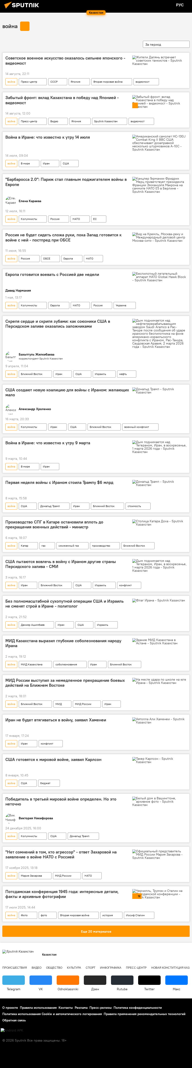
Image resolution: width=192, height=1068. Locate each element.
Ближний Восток (31, 374)
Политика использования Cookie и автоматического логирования (52, 1014)
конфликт (125, 585)
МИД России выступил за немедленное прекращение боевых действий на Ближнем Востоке (65, 683)
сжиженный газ (69, 545)
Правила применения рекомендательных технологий (144, 1014)
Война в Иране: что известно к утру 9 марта (47, 442)
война (10, 26)
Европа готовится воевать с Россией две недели (52, 274)
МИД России (83, 704)
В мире (25, 163)
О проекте (10, 1007)
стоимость (134, 506)
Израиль (100, 374)
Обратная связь (14, 1020)
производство (101, 545)
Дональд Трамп (50, 506)
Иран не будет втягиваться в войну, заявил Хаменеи (55, 720)
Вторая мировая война (107, 81)
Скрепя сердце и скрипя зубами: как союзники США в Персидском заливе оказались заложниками (57, 324)
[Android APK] (12, 1030)
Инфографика (110, 967)
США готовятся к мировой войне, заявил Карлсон (53, 759)
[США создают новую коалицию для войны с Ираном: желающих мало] (159, 390)
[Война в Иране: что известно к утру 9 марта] (159, 446)
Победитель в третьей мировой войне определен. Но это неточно (60, 802)
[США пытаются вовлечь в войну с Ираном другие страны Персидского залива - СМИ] (159, 565)
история (107, 915)
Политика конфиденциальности (138, 1007)
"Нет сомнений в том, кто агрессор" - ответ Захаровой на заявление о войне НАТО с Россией (61, 854)
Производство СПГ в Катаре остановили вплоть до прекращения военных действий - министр (54, 524)
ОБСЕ (46, 258)
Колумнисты (29, 219)
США (66, 163)
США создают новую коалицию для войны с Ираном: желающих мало (67, 392)
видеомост (142, 81)
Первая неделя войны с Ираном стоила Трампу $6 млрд (59, 482)
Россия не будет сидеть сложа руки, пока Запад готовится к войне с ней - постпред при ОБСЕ (63, 237)
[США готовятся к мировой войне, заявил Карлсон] (159, 760)
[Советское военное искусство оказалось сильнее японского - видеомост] (159, 60)
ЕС (95, 219)
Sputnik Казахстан (106, 121)
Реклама (81, 1007)
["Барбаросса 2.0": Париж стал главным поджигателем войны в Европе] (159, 185)
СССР (54, 81)
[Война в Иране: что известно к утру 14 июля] (159, 143)
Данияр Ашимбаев (32, 625)
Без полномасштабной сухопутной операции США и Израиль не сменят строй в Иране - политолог (64, 604)
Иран (46, 163)
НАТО (76, 219)
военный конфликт (136, 427)
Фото (24, 915)
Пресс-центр (29, 81)
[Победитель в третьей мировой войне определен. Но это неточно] (159, 801)
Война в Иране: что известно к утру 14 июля (47, 137)
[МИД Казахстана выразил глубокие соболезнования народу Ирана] (159, 641)
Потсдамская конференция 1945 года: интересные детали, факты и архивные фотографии (62, 894)
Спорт (90, 967)
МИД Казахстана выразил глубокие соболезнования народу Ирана (63, 643)
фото (44, 915)
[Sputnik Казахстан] (23, 9)
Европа (68, 258)
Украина (121, 305)
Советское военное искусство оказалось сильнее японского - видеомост (65, 61)
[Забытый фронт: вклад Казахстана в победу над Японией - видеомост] (159, 101)
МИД (58, 704)
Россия (54, 219)
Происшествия (14, 967)
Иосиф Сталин (135, 915)
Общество (54, 967)
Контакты (66, 1007)
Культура (74, 967)
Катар (24, 545)
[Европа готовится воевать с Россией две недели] (159, 277)
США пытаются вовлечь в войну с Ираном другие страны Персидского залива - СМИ (60, 564)
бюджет (45, 783)
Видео (54, 121)
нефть (123, 374)
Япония (75, 81)
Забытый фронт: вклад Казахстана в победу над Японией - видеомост (62, 100)
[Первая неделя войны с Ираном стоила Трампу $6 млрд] (159, 483)
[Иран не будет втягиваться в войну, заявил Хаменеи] (159, 720)
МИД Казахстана (31, 664)
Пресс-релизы (100, 1007)
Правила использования (38, 1007)
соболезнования (66, 664)
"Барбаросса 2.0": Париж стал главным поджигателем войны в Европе (66, 182)
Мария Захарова (31, 875)
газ (43, 545)
